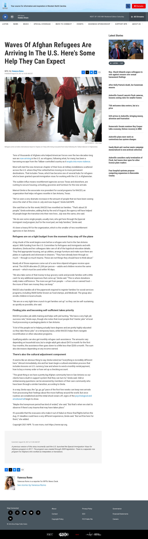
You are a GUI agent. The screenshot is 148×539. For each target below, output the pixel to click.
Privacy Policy (87, 509)
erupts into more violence (78, 161)
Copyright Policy (57, 519)
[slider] (15, 16)
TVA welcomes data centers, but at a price (124, 106)
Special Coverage (42, 24)
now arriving (25, 158)
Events (80, 24)
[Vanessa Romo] (10, 483)
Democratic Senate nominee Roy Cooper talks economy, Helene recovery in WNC (125, 127)
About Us (136, 24)
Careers (116, 519)
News (15, 24)
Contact (55, 514)
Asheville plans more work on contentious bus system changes (122, 138)
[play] (5, 16)
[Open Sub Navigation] (10, 24)
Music (26, 24)
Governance (117, 509)
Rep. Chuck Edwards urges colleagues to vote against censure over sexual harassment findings (126, 74)
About (54, 509)
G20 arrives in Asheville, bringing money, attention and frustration (126, 117)
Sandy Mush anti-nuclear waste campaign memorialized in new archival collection (126, 148)
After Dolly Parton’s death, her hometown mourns (126, 86)
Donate (139, 6)
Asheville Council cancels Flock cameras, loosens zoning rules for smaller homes (126, 96)
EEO (83, 514)
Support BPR (121, 24)
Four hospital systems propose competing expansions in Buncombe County (124, 173)
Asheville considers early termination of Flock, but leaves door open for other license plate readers (125, 160)
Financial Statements (120, 514)
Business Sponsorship (99, 24)
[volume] (12, 16)
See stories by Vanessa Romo (31, 485)
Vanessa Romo (17, 71)
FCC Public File (87, 519)
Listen (5, 24)
